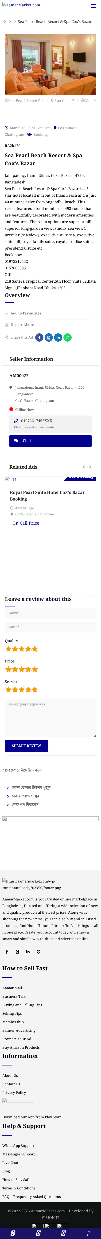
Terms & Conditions (18, 1188)
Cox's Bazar (67, 128)
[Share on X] (49, 337)
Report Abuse (22, 325)
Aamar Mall (12, 988)
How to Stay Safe (16, 1180)
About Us (10, 1076)
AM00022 (18, 376)
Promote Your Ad (16, 1039)
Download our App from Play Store (32, 1117)
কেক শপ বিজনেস (25, 805)
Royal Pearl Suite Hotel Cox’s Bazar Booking (47, 496)
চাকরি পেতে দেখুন (25, 796)
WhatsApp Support (18, 1146)
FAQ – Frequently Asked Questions (31, 1197)
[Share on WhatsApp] (67, 337)
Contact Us (11, 1084)
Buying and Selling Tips (22, 1005)
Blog (6, 1171)
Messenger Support (18, 1154)
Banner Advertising (18, 1031)
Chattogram (14, 135)
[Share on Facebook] (39, 337)
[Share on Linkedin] (58, 337)
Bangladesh (15, 182)
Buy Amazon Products (21, 1048)
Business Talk (14, 997)
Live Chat (10, 1163)
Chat (26, 441)
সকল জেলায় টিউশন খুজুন (31, 788)
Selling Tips (12, 1014)
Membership (13, 1022)
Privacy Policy (14, 1093)
